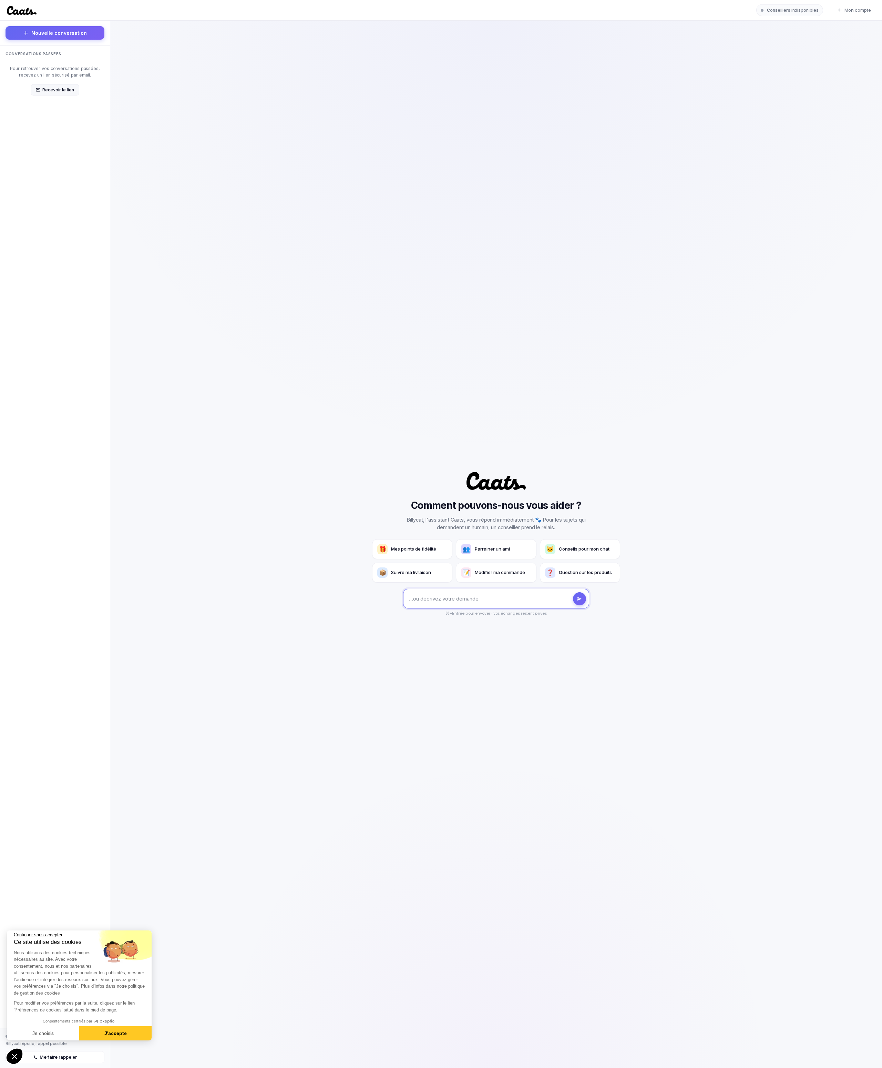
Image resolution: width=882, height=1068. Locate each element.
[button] (14, 1056)
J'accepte (115, 1033)
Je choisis (43, 1033)
